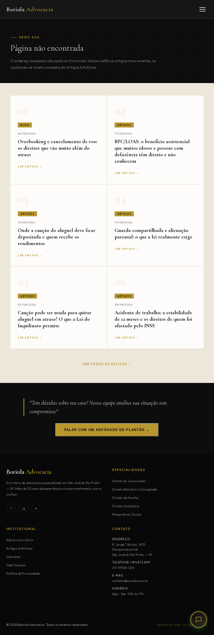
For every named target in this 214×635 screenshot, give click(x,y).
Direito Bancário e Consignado (134, 489)
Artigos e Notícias (19, 548)
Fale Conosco (16, 565)
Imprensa (13, 557)
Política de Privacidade (23, 573)
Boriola (29, 9)
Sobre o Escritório (19, 540)
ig (23, 508)
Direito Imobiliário (125, 506)
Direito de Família (125, 498)
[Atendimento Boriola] (199, 619)
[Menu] (202, 9)
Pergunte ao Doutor (127, 514)
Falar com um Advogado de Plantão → (107, 430)
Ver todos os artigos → (107, 364)
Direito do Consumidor (129, 481)
